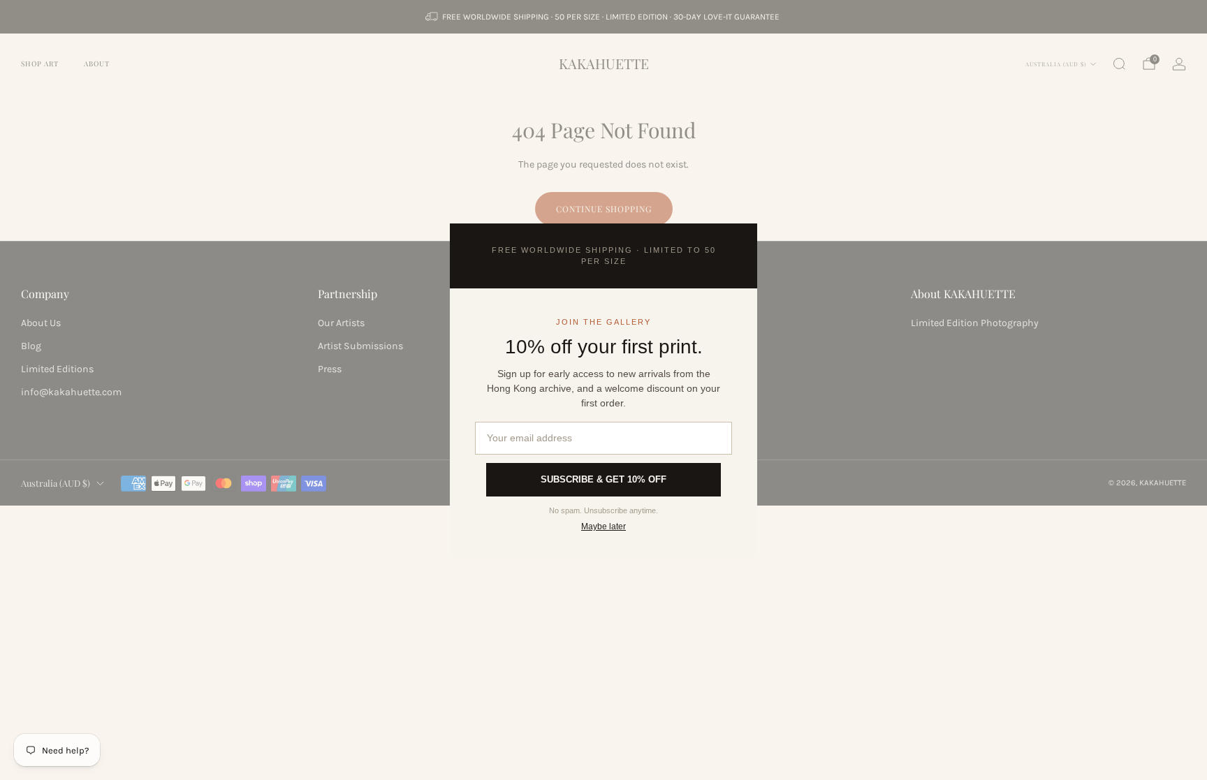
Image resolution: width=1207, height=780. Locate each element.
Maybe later (603, 526)
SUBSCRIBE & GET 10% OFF (603, 479)
